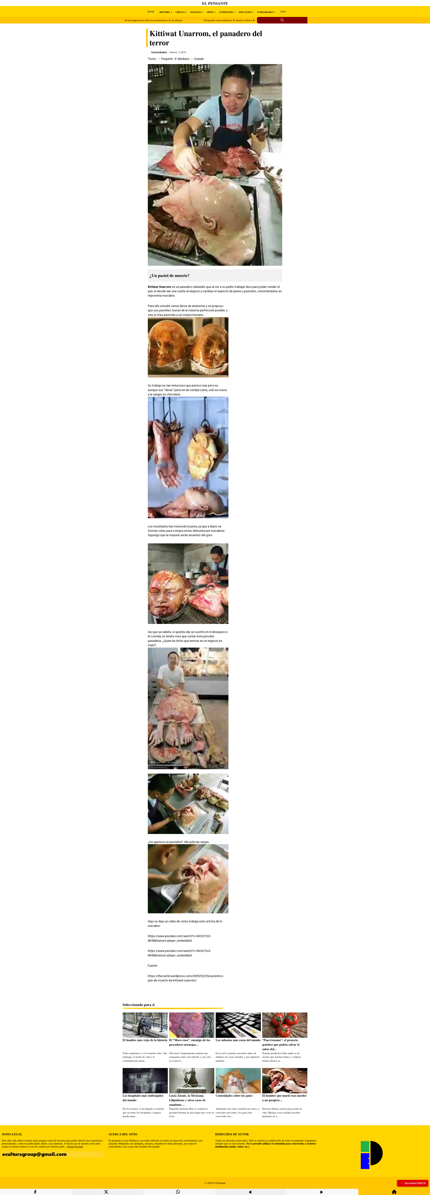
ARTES (210, 12)
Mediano (183, 59)
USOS (283, 11)
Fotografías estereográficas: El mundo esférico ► (229, 20)
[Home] (394, 1193)
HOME (150, 11)
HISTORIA (164, 12)
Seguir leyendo (75, 1146)
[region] (257, 330)
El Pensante (215, 3)
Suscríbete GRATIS (415, 1183)
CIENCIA (180, 12)
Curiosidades (159, 52)
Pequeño (167, 59)
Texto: (152, 59)
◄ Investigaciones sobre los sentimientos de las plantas (153, 20)
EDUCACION (245, 12)
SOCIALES (195, 12)
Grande (199, 59)
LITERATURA (226, 12)
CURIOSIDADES (265, 12)
